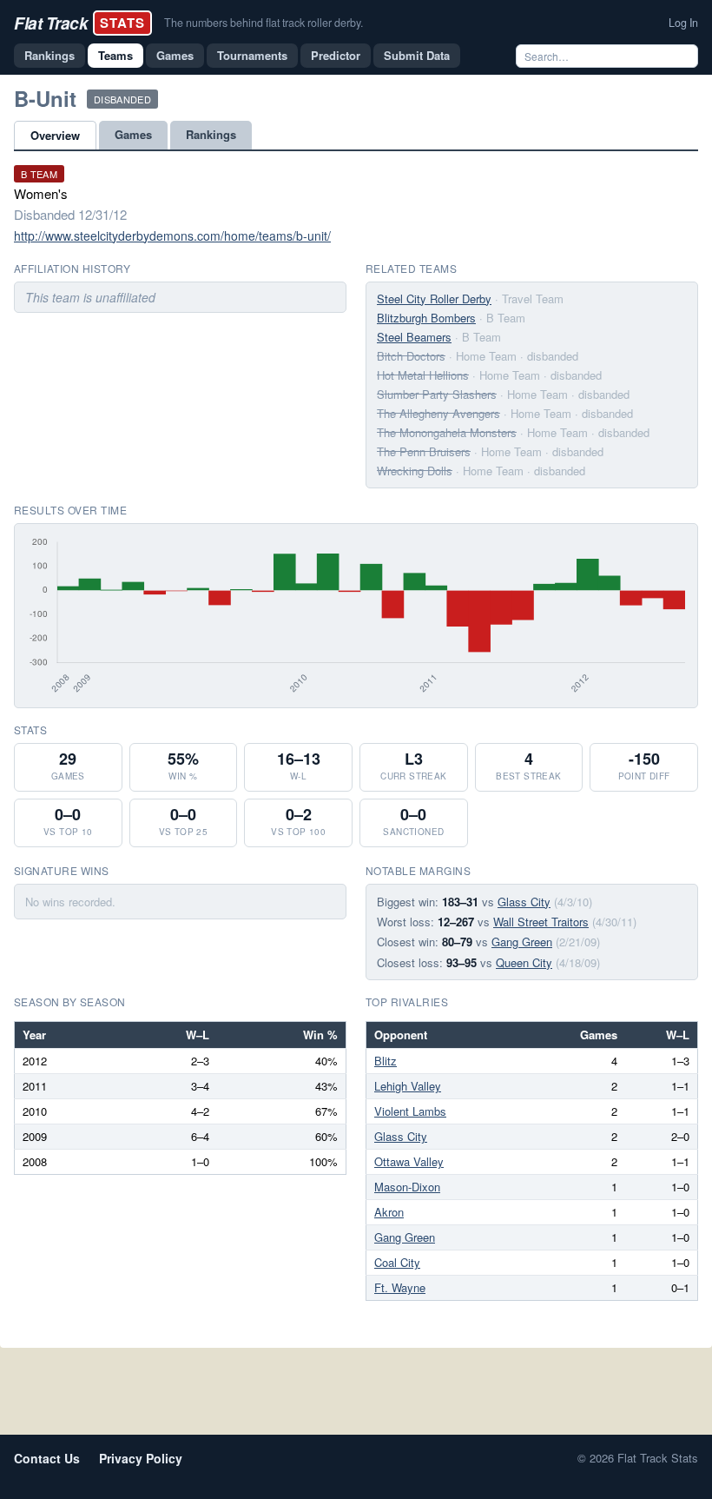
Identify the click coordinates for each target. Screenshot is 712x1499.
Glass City (524, 901)
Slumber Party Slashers (437, 394)
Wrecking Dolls (414, 470)
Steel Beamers (414, 336)
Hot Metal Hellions (423, 375)
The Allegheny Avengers (438, 413)
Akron (389, 1212)
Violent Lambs (410, 1111)
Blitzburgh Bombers (426, 317)
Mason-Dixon (407, 1186)
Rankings (49, 55)
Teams (115, 55)
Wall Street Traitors (541, 921)
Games (175, 55)
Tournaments (252, 55)
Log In (683, 22)
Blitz (385, 1060)
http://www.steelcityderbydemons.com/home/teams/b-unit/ (172, 235)
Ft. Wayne (399, 1287)
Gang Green (521, 941)
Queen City (524, 962)
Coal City (397, 1262)
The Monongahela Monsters (447, 432)
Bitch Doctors (411, 356)
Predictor (335, 55)
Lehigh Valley (407, 1086)
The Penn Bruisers (424, 451)
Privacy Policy (140, 1458)
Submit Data (417, 55)
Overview (55, 135)
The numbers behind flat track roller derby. (263, 22)
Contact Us (47, 1458)
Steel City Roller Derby (434, 298)
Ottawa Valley (409, 1161)
